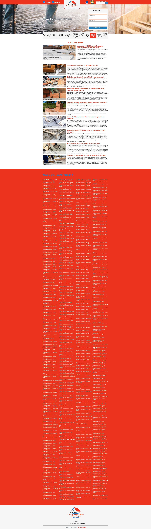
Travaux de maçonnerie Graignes (66, 245)
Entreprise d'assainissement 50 (68, 35)
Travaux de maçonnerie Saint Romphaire (98, 302)
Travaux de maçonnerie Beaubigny (50, 243)
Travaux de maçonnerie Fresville (65, 207)
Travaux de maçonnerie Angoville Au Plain (50, 196)
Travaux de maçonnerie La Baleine (50, 233)
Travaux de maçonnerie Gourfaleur (66, 240)
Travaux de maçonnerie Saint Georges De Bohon (84, 435)
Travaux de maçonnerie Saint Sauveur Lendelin (100, 316)
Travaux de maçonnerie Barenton (49, 234)
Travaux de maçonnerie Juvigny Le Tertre (66, 330)
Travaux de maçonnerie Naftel (82, 224)
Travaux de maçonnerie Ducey (49, 480)
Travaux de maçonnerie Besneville (50, 269)
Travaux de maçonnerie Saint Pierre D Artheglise (100, 278)
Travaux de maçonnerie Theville (98, 405)
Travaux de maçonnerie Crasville (49, 448)
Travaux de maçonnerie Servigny (99, 363)
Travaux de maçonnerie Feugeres (66, 182)
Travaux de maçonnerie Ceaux (49, 368)
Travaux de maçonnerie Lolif (65, 358)
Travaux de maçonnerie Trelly (98, 421)
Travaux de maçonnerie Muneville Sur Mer (83, 222)
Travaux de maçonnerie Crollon (49, 457)
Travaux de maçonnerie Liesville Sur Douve (66, 345)
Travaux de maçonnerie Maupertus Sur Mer (66, 393)
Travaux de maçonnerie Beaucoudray (50, 252)
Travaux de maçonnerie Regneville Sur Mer (84, 343)
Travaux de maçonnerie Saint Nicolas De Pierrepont (100, 263)
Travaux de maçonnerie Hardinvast (66, 268)
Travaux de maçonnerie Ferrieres (66, 179)
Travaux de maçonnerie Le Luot (65, 368)
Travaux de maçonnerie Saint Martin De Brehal (99, 499)
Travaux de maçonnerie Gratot (65, 251)
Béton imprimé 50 (54, 35)
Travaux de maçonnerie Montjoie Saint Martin (84, 187)
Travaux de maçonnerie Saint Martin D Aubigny (100, 217)
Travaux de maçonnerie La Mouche (83, 214)
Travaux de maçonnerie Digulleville (50, 470)
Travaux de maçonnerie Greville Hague (65, 254)
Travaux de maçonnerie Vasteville (99, 447)
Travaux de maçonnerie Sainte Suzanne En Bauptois (98, 330)
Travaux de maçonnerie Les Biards (50, 277)
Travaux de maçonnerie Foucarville (66, 201)
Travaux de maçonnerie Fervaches (66, 180)
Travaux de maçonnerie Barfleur (49, 236)
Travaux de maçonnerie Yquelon (99, 489)
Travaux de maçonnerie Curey (49, 461)
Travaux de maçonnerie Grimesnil (66, 256)
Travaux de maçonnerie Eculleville (50, 486)
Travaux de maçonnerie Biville (49, 284)
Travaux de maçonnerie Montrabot (83, 196)
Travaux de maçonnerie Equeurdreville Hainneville (50, 490)
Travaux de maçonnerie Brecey (49, 312)
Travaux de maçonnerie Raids (82, 329)
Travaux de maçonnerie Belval (49, 261)
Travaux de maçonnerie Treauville (99, 420)
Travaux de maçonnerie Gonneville (66, 233)
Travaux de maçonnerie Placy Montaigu (82, 297)
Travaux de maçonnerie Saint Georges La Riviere (84, 438)
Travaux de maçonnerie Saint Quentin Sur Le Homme (100, 296)
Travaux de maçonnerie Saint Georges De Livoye (84, 441)
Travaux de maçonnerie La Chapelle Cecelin (50, 393)
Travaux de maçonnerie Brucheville (50, 341)
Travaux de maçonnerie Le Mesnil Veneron (66, 464)
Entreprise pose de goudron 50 (105, 35)
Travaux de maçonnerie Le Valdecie (99, 436)
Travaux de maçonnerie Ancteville (50, 189)
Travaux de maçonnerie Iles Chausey (99, 495)
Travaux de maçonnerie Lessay (65, 341)
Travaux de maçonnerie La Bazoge (50, 249)
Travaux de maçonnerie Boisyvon (49, 292)
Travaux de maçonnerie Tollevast (99, 409)
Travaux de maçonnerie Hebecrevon (66, 290)
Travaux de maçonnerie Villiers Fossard (100, 480)
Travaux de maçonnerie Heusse (65, 302)
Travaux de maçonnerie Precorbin (83, 314)
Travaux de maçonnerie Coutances (50, 443)
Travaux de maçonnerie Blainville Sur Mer (50, 286)
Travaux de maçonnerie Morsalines (83, 209)
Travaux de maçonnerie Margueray (66, 385)
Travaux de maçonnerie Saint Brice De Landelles (84, 392)
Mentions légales (82, 527)
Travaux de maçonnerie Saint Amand (83, 371)
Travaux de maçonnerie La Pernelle (83, 280)
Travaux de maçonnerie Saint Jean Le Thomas (100, 185)
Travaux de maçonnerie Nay (81, 226)
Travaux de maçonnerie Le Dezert (50, 467)
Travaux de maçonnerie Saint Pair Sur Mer (100, 270)
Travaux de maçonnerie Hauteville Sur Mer (67, 270)
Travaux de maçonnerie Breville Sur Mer (50, 326)
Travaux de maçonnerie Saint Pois (99, 294)
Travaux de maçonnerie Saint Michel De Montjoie (99, 257)
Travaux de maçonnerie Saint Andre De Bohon (83, 373)
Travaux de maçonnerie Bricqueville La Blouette (51, 332)
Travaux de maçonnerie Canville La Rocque (50, 353)
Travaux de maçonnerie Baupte (49, 248)
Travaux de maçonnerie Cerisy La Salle (50, 374)
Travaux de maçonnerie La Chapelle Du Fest (50, 396)
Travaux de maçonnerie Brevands (49, 324)
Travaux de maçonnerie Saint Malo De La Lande (100, 207)
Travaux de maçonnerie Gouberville (66, 237)
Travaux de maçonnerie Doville (49, 476)
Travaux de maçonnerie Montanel (66, 493)
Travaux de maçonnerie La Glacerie (66, 223)
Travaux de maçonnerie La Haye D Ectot (66, 281)
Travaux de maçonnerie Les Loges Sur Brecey (67, 356)
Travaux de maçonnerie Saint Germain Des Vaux (84, 455)
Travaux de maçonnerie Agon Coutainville (49, 183)
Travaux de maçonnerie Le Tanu (99, 393)
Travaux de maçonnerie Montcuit (66, 497)
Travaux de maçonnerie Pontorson (83, 308)
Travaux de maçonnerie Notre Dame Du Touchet (83, 254)
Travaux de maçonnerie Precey (82, 312)
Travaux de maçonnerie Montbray (66, 494)
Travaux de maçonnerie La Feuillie (66, 183)
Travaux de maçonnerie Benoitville (50, 263)
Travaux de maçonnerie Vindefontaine (100, 482)
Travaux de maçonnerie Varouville (99, 444)
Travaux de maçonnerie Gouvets (66, 241)
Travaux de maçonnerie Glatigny (66, 225)
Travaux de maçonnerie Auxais (49, 227)
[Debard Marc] (75, 512)
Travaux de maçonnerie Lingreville (66, 349)
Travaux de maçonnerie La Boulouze (50, 300)
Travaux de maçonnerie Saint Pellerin (100, 274)
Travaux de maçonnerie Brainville (49, 308)
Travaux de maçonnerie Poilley (82, 303)
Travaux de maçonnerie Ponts (82, 309)
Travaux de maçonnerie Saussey (99, 354)
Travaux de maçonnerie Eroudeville (50, 494)
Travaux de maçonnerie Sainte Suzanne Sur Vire (98, 333)
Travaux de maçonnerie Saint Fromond (82, 430)
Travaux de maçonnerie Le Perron (83, 285)
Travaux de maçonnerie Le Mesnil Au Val (66, 415)
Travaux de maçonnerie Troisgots (99, 426)
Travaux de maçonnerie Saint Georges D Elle (84, 443)
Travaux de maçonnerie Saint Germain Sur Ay (84, 466)
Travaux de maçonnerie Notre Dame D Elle (83, 251)
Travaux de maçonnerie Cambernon (50, 344)
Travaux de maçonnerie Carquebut (50, 362)
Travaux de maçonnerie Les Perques (83, 281)
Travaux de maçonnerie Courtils (49, 442)
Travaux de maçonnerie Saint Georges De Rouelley (84, 446)
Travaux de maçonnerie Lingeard (66, 348)
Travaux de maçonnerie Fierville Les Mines (66, 186)
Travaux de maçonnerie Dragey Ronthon (49, 479)
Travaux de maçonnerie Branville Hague (49, 310)
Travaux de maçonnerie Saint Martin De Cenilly (99, 225)
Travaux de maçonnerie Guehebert (66, 259)
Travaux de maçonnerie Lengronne (66, 339)
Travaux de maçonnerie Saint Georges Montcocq (84, 449)
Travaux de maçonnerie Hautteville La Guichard (67, 273)
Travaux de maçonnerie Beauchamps (50, 251)
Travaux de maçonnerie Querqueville (83, 318)
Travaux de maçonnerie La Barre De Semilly (50, 241)
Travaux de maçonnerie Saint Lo (99, 197)
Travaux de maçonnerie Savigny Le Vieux (99, 358)
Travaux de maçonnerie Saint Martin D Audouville (100, 219)
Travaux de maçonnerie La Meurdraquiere (64, 472)
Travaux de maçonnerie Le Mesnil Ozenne (66, 444)
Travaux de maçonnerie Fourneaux (66, 202)
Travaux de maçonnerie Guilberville (66, 260)
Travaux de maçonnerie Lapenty (66, 336)
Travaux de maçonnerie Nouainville (83, 256)
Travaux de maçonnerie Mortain (82, 211)
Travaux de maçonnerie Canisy (49, 349)
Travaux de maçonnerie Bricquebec (50, 328)
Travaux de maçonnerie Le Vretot (99, 488)
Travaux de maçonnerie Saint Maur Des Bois (99, 246)
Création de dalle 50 (87, 35)
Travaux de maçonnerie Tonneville (99, 411)
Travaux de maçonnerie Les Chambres (51, 380)
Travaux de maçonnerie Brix (48, 338)
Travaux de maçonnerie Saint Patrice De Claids (100, 272)
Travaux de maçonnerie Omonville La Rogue (83, 265)
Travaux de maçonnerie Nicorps (82, 242)
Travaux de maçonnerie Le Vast (98, 445)
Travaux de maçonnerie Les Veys (99, 464)
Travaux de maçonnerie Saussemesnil (100, 353)
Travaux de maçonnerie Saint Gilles (83, 470)
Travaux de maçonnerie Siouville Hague (99, 369)
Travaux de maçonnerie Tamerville (99, 390)
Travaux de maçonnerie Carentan (49, 356)
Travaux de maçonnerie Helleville (66, 292)
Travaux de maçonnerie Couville (49, 446)
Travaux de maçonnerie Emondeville (50, 488)
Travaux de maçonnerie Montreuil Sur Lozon (83, 199)
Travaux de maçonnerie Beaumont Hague (50, 256)
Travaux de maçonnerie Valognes (99, 438)
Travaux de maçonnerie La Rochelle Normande (83, 354)
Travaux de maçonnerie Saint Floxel (83, 427)
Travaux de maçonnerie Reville (82, 352)
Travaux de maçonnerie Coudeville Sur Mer (50, 436)
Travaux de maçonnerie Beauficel (49, 254)
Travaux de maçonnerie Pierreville (83, 291)
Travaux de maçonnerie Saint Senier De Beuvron (99, 324)
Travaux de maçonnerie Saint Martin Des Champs (99, 232)
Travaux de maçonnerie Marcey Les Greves (66, 380)
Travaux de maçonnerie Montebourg (66, 499)
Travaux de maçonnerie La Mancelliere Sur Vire (67, 377)
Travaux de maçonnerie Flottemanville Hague (67, 193)
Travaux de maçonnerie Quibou (82, 325)
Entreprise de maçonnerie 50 (81, 35)
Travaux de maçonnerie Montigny (83, 185)
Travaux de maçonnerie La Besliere (50, 266)
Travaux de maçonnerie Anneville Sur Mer (50, 207)
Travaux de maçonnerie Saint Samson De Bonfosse (100, 305)
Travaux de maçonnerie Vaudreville (99, 448)
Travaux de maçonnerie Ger (65, 217)
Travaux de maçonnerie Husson (65, 318)
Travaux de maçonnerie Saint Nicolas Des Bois (100, 265)
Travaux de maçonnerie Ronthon (82, 363)
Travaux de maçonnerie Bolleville (49, 294)
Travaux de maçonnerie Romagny (83, 357)
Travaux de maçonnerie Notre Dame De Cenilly (83, 246)
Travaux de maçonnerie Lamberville (66, 332)
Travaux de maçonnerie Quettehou (83, 320)
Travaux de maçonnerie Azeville (49, 230)
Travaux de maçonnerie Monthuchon (83, 183)
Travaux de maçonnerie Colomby (49, 426)
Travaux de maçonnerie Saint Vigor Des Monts (99, 348)
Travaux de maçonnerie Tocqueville (99, 408)
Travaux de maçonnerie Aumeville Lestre (50, 223)
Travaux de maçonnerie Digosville (50, 469)
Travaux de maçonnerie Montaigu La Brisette (66, 488)
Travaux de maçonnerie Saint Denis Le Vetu (84, 420)
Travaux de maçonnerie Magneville (66, 373)
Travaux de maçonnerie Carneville (50, 359)
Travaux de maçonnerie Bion (48, 282)
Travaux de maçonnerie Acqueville (50, 179)
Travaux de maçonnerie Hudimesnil (66, 314)
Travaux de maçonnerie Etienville (49, 498)
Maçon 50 (44, 35)
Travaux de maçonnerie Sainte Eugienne (82, 425)
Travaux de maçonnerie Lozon (65, 364)
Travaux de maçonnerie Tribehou (99, 423)
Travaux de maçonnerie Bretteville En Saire (50, 317)
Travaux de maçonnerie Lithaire (65, 351)
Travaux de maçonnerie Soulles (98, 378)
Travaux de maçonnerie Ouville (82, 270)
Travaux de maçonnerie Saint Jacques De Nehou (83, 478)
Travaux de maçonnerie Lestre (65, 342)
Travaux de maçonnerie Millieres (65, 474)
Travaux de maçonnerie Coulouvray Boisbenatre (50, 438)
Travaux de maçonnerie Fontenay (66, 197)
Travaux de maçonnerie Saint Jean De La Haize (83, 485)
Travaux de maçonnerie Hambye (66, 265)
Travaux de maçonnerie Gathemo (66, 208)
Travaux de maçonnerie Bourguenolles (47, 303)
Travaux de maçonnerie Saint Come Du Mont (83, 407)
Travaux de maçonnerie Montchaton (66, 496)
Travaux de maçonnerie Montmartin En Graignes (83, 190)
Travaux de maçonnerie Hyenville (66, 320)
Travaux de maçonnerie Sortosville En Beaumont (100, 372)
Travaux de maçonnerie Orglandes (83, 267)
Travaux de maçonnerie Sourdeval (99, 380)
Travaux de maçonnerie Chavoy (49, 405)
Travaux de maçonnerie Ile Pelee (99, 494)
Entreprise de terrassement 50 (60, 35)
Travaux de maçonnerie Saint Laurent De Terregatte (100, 194)
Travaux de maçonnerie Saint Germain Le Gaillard (84, 463)
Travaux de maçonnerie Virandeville (99, 483)
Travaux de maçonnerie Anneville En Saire (50, 205)
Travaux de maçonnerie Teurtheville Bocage (99, 399)
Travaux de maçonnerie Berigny (49, 264)
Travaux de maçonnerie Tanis (98, 392)
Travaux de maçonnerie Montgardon (83, 180)
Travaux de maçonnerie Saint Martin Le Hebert (99, 243)
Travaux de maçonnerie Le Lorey (66, 363)
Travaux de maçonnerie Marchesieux (66, 382)
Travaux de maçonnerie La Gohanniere (64, 229)
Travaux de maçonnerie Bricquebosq (50, 329)
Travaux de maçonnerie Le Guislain (66, 262)
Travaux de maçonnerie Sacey (82, 369)
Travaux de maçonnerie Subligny (99, 384)
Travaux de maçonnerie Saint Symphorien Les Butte (98, 341)
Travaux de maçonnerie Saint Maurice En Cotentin (100, 249)
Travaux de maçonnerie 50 (93, 35)
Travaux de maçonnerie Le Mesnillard (67, 439)
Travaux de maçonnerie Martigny (66, 388)
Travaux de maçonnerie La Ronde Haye (83, 361)
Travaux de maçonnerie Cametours (50, 346)
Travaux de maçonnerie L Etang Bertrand (49, 496)
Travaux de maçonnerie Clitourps (49, 421)
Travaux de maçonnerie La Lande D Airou (66, 334)
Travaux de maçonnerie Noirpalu (82, 243)
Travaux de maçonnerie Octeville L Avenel (83, 260)
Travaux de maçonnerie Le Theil (98, 403)
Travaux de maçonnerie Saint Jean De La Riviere (83, 488)
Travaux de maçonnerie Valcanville (99, 435)
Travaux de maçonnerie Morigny (82, 208)
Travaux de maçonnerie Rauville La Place (83, 337)
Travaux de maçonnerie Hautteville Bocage (66, 276)
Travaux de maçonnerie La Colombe (50, 424)
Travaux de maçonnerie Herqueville (66, 295)
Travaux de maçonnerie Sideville (99, 366)
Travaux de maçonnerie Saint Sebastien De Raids (98, 321)
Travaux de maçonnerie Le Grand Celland (66, 248)
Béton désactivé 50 (49, 35)
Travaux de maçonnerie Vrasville (99, 486)
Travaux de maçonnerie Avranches (50, 228)
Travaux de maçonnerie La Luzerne (66, 370)
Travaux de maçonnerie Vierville (98, 471)
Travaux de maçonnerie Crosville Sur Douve (50, 459)
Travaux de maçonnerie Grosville (66, 257)
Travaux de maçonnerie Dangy (49, 464)
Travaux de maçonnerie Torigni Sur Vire (99, 413)
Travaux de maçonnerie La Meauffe (66, 395)
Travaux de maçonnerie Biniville (49, 281)
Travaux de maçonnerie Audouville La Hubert (50, 221)
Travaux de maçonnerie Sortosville (99, 373)
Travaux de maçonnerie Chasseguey (50, 403)
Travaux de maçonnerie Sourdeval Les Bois (100, 382)
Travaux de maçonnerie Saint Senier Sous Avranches (99, 327)
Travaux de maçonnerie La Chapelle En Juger (50, 399)
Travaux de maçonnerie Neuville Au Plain (83, 234)
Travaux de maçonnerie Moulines (82, 216)
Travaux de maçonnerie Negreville (83, 227)
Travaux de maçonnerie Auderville (50, 218)
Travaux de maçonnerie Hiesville (65, 304)
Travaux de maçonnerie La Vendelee (99, 453)
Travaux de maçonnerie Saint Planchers (98, 292)
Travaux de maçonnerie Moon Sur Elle (83, 206)
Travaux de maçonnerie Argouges (50, 214)
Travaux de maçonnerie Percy (82, 277)
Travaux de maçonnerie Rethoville (83, 350)
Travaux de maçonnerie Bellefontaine (50, 260)
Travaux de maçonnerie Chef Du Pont (50, 406)
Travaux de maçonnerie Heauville (66, 289)
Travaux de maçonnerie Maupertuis (66, 391)
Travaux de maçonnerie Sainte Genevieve (82, 432)
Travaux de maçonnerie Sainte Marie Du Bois (99, 211)
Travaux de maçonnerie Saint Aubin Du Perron (83, 385)
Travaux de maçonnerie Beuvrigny (50, 270)
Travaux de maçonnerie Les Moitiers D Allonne (67, 481)
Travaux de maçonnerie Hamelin (66, 266)
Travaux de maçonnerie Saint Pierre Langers (99, 289)
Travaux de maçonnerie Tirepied (99, 406)
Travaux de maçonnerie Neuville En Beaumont (83, 237)
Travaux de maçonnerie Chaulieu (99, 227)
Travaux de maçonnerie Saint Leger (99, 196)
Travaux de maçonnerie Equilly (49, 492)
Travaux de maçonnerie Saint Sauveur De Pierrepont (100, 310)
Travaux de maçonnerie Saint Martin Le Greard (99, 240)
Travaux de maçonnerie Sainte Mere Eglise (99, 251)
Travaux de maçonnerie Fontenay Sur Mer (67, 199)
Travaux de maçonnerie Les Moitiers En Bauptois (66, 484)
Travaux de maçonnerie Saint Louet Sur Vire (99, 202)
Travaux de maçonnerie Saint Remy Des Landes (99, 299)
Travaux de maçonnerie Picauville (83, 290)
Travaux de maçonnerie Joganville (66, 326)
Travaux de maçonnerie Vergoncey (99, 457)
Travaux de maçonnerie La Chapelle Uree (50, 401)
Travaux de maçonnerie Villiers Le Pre (100, 479)
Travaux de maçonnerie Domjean (49, 472)
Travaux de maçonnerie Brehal (49, 315)
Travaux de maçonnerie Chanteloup (50, 391)
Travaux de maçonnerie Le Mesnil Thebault (66, 458)
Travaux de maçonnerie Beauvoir (49, 258)
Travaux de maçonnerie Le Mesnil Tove (66, 461)
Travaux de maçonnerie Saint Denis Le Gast (84, 417)
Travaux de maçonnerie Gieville (65, 221)
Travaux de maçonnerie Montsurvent (83, 203)
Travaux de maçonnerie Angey (49, 194)
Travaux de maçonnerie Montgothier (83, 182)
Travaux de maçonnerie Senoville (99, 362)
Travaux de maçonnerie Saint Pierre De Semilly (99, 284)
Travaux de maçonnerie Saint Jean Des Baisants (83, 494)
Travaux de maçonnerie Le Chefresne (50, 408)
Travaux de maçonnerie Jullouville (49, 299)
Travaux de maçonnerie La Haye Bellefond (66, 279)
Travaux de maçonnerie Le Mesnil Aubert (66, 412)
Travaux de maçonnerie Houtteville (66, 311)
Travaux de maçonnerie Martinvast (66, 389)
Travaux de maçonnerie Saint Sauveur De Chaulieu (100, 308)
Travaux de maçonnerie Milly (65, 475)
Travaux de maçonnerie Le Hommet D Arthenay (66, 308)
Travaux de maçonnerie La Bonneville (50, 296)
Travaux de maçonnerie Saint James (83, 480)
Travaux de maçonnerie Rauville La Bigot (83, 334)
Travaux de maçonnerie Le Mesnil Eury (66, 427)
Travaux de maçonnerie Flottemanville (67, 191)
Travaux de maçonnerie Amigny (49, 188)
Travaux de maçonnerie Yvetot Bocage (98, 492)
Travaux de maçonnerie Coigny (49, 423)
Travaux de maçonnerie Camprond (50, 347)
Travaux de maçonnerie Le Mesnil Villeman (66, 469)
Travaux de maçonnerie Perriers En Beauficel (83, 284)
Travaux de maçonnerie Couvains (49, 445)
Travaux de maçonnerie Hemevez (66, 293)
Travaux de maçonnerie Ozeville (82, 272)
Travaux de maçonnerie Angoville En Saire (50, 199)
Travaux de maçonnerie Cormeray (50, 432)
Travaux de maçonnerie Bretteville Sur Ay (50, 320)
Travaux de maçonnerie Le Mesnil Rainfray (66, 447)
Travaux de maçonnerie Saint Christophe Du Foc (82, 396)
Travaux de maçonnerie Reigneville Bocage (83, 345)
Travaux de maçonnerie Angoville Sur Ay (50, 202)
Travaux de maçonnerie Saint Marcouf (100, 209)
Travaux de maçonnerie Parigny (82, 273)
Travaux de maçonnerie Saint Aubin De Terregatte (83, 382)
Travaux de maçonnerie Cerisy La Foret (49, 372)
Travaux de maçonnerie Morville (82, 213)
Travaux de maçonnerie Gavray (65, 213)
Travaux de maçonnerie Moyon (82, 217)
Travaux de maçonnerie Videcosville (99, 468)
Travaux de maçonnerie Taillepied (99, 389)
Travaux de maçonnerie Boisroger (50, 291)
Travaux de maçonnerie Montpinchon (83, 195)
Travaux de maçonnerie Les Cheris (50, 416)
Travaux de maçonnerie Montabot (66, 486)
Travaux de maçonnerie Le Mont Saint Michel (84, 201)
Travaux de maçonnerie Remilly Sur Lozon (83, 348)
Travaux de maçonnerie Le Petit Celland (82, 288)
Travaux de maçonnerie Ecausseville (50, 482)
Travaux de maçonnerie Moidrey (65, 478)
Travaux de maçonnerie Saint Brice (83, 389)
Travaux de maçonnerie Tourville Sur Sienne (99, 418)
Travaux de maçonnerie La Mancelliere (67, 375)
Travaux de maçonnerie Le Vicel (99, 467)
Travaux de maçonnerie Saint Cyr (82, 412)
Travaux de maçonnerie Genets (65, 216)
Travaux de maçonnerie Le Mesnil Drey (66, 425)
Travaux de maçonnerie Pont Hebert (83, 306)
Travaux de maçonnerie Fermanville (50, 499)
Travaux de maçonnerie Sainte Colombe (82, 404)
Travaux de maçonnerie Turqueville (99, 427)
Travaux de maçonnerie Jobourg (66, 324)
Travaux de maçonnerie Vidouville (99, 470)
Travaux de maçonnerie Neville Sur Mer (83, 240)
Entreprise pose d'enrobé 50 (99, 35)
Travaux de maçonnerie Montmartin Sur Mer (83, 193)
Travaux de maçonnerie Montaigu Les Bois (67, 491)
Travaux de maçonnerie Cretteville (50, 452)
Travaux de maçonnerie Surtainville (99, 385)
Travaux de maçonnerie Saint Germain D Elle (84, 452)
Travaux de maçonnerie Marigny (65, 386)
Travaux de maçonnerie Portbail (82, 311)
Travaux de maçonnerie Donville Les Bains (50, 474)
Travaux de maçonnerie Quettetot (83, 321)
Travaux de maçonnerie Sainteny (99, 350)
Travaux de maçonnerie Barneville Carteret (50, 238)
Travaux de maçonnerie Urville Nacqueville (98, 431)
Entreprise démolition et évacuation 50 (75, 35)
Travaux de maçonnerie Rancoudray (83, 332)
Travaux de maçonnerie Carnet (49, 358)
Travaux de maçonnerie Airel (48, 185)
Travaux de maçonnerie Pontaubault (83, 305)
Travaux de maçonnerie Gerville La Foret (66, 220)
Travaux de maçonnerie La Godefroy (66, 226)
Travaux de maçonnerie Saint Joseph (100, 189)
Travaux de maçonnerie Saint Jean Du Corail (100, 180)
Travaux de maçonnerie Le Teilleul (99, 395)
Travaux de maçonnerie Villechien (99, 474)
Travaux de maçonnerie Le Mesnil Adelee (66, 401)
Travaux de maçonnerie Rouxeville (83, 366)
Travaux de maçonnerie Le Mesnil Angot (66, 409)
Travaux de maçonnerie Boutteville (50, 304)
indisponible (48, 2)
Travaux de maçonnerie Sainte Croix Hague (83, 410)
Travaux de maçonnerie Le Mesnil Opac (66, 441)
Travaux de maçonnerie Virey (98, 485)
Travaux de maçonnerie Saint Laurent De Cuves (100, 191)
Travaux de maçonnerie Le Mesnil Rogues (66, 453)
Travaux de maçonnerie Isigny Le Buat (66, 322)
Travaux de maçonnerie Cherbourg (50, 409)
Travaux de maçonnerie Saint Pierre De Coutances (99, 281)
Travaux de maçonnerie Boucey (49, 297)
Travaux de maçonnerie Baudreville (50, 246)
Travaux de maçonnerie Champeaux (50, 385)
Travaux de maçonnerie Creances (49, 449)
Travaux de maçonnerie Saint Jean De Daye (83, 483)
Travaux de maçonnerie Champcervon (50, 382)
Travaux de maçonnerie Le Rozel (82, 368)
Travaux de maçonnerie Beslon (49, 267)
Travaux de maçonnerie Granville (66, 250)
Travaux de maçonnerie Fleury (65, 189)
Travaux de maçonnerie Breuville (49, 322)
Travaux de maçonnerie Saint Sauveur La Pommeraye (100, 313)
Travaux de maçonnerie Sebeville (99, 360)
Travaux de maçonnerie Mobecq (66, 477)
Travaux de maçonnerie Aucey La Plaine (49, 216)
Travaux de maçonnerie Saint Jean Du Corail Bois (100, 182)
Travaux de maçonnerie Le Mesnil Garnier (66, 430)
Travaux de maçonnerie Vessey (98, 462)
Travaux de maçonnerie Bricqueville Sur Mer (50, 335)
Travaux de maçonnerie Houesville (66, 309)
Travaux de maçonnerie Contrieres (50, 430)
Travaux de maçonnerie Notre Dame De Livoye (83, 249)
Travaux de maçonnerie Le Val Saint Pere (99, 440)
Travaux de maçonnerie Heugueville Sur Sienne (66, 297)
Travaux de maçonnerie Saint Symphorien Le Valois (98, 338)
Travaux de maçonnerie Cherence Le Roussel (50, 415)
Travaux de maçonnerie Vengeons (99, 454)
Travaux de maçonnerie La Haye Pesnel (66, 287)
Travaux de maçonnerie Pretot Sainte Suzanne (83, 316)
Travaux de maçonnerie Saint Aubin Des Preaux (83, 379)
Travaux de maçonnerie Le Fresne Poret (66, 205)
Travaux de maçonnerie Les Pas (82, 275)
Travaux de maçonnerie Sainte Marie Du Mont (99, 214)
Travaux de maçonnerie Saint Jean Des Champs (83, 496)
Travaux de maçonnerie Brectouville (50, 313)
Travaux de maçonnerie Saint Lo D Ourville (99, 200)
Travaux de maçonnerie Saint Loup (99, 204)
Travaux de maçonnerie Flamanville (66, 188)
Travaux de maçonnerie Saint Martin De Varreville (99, 235)
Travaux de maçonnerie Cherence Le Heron (50, 412)
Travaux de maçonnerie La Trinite (99, 424)
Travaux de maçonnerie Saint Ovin (99, 267)
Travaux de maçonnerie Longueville (66, 360)
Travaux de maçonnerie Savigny (99, 356)
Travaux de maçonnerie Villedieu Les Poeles (99, 477)
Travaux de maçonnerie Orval (82, 269)
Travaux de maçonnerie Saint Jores (99, 187)
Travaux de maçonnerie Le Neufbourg (84, 230)
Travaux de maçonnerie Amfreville (50, 186)
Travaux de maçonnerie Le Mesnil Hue (67, 437)
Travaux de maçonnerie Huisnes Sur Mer (66, 317)
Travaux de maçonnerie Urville (98, 429)
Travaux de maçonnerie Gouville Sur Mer (66, 244)
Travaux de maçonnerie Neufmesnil (83, 232)
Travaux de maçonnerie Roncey (82, 359)
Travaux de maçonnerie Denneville (50, 466)
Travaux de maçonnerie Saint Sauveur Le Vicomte (100, 319)
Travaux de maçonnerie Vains (98, 433)
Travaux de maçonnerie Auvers (49, 225)
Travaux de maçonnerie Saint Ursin (99, 343)
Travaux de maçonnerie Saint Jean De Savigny (83, 491)
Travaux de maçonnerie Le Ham (65, 263)
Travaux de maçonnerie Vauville (98, 451)
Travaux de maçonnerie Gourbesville (66, 238)
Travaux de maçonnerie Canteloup (50, 350)
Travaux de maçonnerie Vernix (98, 459)
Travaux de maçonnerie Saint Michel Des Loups (99, 260)
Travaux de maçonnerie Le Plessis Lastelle (83, 300)
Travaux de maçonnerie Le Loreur (66, 361)
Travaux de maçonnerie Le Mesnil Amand (66, 404)
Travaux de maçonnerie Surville (98, 387)
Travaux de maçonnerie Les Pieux (83, 293)
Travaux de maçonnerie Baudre (49, 245)
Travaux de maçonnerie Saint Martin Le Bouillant (99, 238)
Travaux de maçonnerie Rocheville (83, 356)
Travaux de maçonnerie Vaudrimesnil (100, 450)
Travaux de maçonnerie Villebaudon (99, 473)
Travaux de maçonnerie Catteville (49, 364)
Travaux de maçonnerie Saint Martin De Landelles (99, 229)
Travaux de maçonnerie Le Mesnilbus (67, 422)
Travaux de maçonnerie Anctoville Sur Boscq (50, 192)
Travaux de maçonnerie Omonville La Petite (83, 263)
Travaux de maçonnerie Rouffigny (83, 365)
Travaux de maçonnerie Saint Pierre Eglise (99, 287)
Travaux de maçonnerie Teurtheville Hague (99, 401)
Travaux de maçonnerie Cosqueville (50, 433)
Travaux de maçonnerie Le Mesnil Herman (66, 436)
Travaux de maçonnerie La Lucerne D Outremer (67, 367)
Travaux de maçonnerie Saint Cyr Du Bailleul (83, 414)
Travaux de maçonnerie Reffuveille (83, 340)
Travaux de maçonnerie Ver (98, 456)
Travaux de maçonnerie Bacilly (49, 231)
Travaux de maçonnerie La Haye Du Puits (66, 284)
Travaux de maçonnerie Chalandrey (50, 379)
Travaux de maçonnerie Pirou (82, 294)
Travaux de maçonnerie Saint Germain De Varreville (84, 460)
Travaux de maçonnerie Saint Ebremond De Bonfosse (82, 422)
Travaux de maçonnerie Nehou (82, 229)
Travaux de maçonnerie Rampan (82, 330)
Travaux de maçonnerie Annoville (49, 209)
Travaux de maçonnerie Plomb (82, 301)
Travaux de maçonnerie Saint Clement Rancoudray (84, 401)
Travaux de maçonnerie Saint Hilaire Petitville (83, 475)
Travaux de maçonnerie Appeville (49, 211)
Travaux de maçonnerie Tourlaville (99, 415)
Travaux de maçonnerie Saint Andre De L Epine (83, 376)
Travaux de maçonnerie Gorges (65, 235)
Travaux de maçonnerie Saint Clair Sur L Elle (83, 399)
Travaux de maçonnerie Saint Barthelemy (82, 387)
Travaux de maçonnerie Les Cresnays (50, 451)
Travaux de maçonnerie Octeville (82, 257)
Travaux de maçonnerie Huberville (66, 313)
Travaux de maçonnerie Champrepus (50, 386)
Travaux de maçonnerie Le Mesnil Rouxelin (66, 455)
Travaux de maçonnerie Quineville (83, 327)
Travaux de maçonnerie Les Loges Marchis (66, 353)
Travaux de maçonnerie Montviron (83, 205)
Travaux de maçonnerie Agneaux (49, 181)
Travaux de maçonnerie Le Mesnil (66, 398)
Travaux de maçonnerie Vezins (98, 465)
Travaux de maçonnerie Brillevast (49, 336)
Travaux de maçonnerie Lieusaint (66, 346)
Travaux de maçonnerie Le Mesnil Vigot (66, 466)
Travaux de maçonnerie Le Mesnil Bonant (66, 420)
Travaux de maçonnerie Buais (49, 343)
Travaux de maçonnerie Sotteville (99, 377)
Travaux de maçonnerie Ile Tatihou (99, 497)
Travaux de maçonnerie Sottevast (99, 375)
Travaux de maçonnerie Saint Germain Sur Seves (84, 468)
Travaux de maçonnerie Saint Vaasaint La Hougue (100, 345)
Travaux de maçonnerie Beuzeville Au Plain (50, 273)
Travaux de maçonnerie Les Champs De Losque (50, 389)
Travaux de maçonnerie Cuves (49, 463)
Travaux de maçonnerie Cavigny (49, 365)
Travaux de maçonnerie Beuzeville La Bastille (50, 276)
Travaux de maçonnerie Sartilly (98, 351)
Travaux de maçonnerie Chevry (49, 420)
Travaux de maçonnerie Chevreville (50, 418)
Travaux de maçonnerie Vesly (98, 460)
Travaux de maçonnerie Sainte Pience (100, 276)
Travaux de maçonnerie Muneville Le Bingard (83, 220)
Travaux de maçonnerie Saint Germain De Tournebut (84, 457)
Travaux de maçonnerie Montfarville (83, 179)
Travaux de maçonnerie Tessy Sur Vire (100, 396)
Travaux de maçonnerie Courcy (49, 440)
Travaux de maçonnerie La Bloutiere (50, 289)
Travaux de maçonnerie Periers (82, 278)
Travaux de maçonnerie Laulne (65, 337)
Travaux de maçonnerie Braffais (49, 306)
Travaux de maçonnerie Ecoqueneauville (47, 484)
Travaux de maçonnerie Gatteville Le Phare (66, 211)
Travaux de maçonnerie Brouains (49, 340)
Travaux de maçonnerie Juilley (65, 327)
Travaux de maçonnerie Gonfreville (66, 232)
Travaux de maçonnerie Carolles (49, 361)
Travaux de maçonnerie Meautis (65, 397)
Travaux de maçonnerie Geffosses (66, 214)
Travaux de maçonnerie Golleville (66, 230)
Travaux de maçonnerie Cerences (49, 370)
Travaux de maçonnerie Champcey (50, 383)
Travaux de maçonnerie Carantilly (49, 355)
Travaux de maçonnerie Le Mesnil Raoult (66, 450)
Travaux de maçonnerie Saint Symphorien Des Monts (98, 335)
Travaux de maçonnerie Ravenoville (83, 339)
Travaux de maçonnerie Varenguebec (100, 442)
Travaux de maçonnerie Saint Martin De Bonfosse (99, 222)
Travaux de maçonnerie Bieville (49, 279)
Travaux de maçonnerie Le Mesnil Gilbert (66, 433)
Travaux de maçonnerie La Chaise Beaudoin (50, 377)
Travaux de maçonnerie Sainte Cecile (83, 393)
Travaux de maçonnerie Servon (98, 365)
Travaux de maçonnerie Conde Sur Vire (50, 428)
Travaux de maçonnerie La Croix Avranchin (49, 455)
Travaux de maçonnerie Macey (65, 372)
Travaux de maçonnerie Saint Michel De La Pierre (99, 254)
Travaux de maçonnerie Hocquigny (66, 305)
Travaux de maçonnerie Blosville (49, 288)
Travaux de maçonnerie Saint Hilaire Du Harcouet (83, 473)
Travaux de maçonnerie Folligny (65, 195)
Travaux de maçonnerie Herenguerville (64, 300)
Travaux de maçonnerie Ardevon (49, 212)
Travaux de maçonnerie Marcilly (65, 383)
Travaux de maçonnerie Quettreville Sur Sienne (83, 324)
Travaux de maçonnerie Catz (48, 367)
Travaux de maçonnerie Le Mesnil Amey (66, 406)
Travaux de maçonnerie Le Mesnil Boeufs (66, 417)
